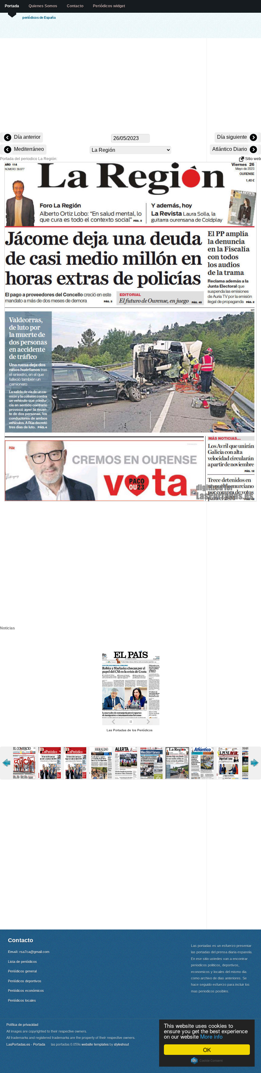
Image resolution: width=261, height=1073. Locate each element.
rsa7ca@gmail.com (34, 952)
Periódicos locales (22, 1000)
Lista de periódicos (22, 962)
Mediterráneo (28, 149)
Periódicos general (22, 971)
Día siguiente (232, 137)
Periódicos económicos (26, 990)
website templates (95, 1044)
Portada (12, 6)
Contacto (75, 6)
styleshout (121, 1044)
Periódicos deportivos (24, 981)
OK (207, 1050)
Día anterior (26, 137)
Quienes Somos (43, 6)
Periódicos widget (109, 6)
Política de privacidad (22, 1024)
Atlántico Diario (230, 149)
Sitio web (252, 159)
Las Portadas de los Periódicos (129, 730)
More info (211, 1036)
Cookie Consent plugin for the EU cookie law (207, 1060)
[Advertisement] (130, 85)
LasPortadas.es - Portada (25, 1044)
